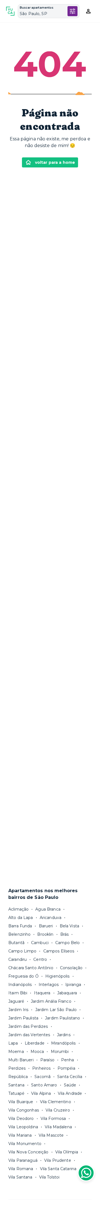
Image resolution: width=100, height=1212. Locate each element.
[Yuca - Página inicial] (10, 11)
